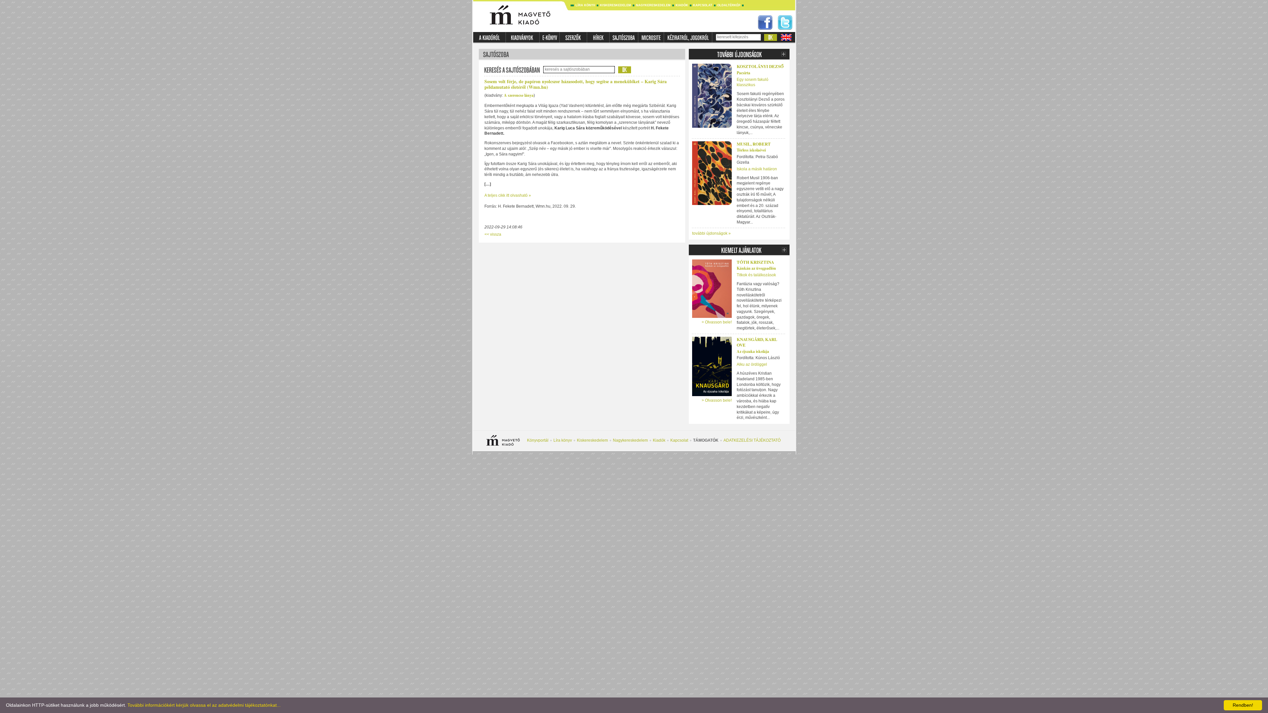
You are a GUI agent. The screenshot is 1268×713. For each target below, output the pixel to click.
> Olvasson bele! (717, 322)
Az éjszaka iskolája (753, 351)
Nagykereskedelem (653, 5)
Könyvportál (537, 440)
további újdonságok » (711, 233)
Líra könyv (585, 5)
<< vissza (492, 234)
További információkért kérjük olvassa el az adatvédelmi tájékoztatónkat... (204, 705)
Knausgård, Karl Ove (757, 342)
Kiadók (682, 5)
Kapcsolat (702, 5)
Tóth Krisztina (755, 262)
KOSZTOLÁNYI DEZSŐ (760, 66)
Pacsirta (743, 73)
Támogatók (706, 440)
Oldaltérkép (728, 5)
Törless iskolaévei (751, 150)
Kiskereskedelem (615, 5)
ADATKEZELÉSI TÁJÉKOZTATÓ (752, 440)
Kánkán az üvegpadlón (756, 268)
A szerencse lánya (519, 95)
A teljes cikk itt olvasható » (507, 195)
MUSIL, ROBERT (754, 144)
